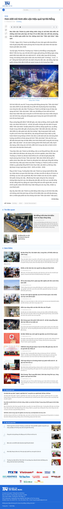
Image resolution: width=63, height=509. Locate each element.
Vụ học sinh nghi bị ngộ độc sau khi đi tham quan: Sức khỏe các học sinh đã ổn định (39, 295)
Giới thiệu (12, 505)
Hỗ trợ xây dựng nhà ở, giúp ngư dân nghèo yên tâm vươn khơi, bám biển (40, 281)
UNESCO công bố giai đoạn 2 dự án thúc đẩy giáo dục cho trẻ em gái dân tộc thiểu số (39, 347)
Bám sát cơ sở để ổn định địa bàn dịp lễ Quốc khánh (20, 443)
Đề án (20, 203)
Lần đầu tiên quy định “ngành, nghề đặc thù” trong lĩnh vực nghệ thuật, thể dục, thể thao (27, 393)
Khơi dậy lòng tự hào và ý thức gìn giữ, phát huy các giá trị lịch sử (24, 451)
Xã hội (6, 16)
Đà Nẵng (19, 21)
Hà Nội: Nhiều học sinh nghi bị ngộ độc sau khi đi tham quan (39, 334)
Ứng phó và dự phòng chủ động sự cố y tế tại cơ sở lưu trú (22, 434)
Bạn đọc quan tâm (11, 422)
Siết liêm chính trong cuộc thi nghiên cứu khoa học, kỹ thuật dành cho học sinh (25, 412)
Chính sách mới (10, 390)
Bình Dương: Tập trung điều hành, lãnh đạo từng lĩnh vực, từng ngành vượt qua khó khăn (40, 375)
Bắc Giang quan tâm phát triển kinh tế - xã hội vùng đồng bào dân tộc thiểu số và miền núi (39, 321)
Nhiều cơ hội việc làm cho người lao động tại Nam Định (37, 268)
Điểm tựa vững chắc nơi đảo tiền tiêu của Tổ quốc (36, 307)
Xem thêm (8, 248)
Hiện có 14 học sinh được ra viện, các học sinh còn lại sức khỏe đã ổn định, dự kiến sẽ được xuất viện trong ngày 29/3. (40, 302)
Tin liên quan (9, 209)
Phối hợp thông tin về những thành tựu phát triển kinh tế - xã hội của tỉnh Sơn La (39, 361)
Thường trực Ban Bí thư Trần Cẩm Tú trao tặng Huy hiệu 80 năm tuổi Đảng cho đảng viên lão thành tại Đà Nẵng (27, 460)
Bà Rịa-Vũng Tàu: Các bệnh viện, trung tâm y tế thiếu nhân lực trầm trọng (39, 253)
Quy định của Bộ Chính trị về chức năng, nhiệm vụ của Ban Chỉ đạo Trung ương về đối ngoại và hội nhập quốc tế (31, 403)
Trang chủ (5, 505)
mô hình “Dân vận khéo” (30, 203)
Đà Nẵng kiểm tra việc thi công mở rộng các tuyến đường (24, 237)
